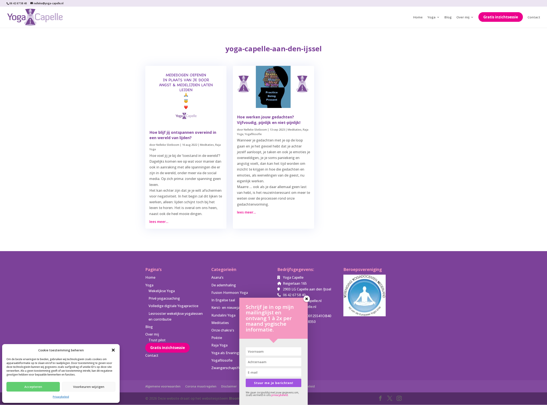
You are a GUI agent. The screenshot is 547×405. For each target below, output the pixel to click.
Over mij (462, 17)
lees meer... (158, 221)
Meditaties (207, 145)
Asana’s (217, 277)
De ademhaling (223, 285)
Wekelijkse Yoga (162, 291)
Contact (534, 17)
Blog (448, 17)
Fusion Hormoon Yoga (229, 292)
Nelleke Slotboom (167, 145)
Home (418, 17)
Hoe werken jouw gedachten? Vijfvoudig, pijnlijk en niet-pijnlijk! (268, 119)
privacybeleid (279, 395)
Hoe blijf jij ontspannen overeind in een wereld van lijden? (182, 135)
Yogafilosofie (253, 134)
